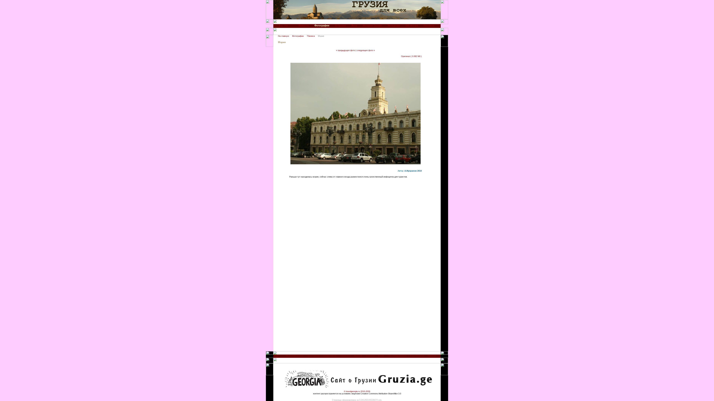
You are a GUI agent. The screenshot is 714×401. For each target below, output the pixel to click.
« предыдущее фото (345, 50)
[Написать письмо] (286, 26)
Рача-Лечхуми (417, 356)
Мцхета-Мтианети (294, 356)
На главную (283, 36)
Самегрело (345, 356)
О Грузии (340, 25)
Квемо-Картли (329, 356)
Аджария (432, 356)
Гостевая (429, 25)
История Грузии (372, 25)
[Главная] (274, 26)
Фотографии (298, 36)
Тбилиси (311, 36)
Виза (354, 25)
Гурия (381, 356)
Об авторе (412, 25)
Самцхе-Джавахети (397, 356)
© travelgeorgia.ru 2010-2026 (357, 391)
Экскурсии (393, 25)
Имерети (370, 356)
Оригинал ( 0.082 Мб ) (411, 56)
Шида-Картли (313, 356)
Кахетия (358, 356)
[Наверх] (276, 357)
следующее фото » (366, 50)
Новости (304, 25)
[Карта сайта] (280, 26)
